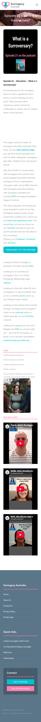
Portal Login (8, 617)
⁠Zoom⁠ (22, 295)
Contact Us (7, 606)
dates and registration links (19, 220)
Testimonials (8, 658)
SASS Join (7, 652)
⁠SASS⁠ (31, 266)
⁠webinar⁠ (7, 283)
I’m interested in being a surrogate (17, 647)
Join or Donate (20, 682)
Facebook (30, 239)
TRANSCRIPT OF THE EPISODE (20, 250)
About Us (7, 600)
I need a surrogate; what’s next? (16, 641)
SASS (13, 196)
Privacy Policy (9, 611)
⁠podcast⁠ (19, 312)
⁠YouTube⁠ (29, 316)
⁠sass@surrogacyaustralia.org (16, 340)
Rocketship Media (24, 713)
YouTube (11, 228)
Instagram (20, 239)
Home (6, 594)
